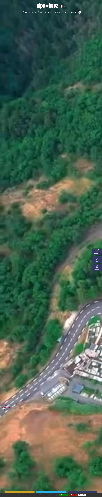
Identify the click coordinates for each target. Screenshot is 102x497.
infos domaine (97, 253)
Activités (48, 12)
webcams (97, 269)
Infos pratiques (69, 12)
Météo (97, 261)
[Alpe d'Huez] (47, 6)
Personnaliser (82, 495)
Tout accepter (64, 495)
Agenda (57, 12)
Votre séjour (37, 12)
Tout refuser (74, 495)
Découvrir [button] (26, 12)
